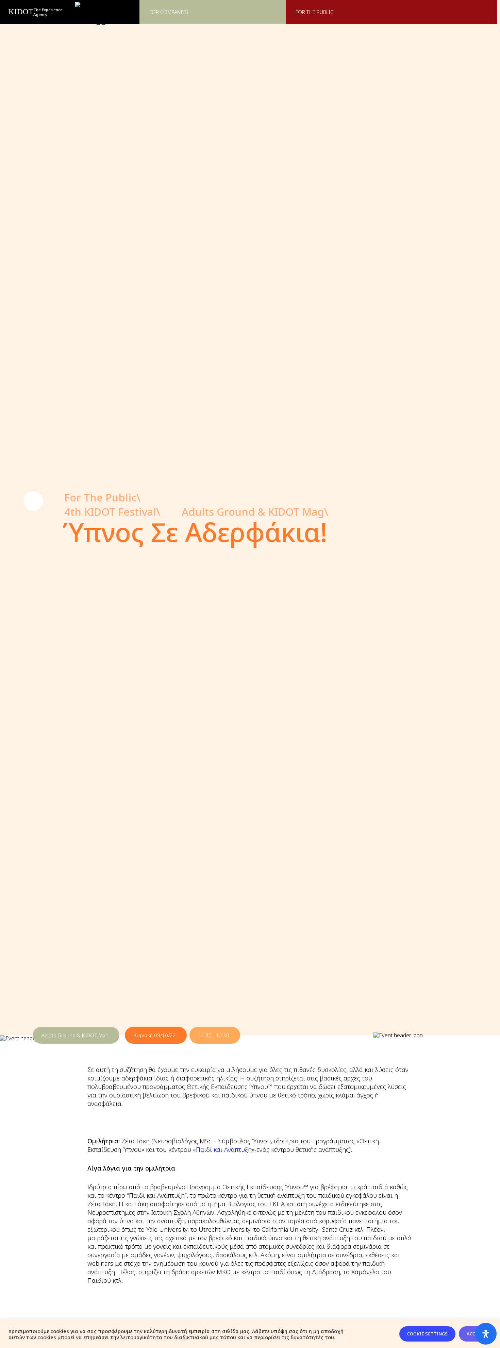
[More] (33, 501)
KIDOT (21, 11)
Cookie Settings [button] (427, 1334)
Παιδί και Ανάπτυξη (224, 1149)
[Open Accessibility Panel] (486, 1334)
